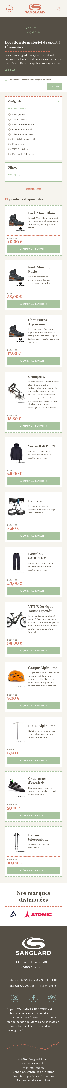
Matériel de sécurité (23, 139)
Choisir (54, 86)
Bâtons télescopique (38, 837)
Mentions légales (33, 1067)
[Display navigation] (9, 8)
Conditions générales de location (33, 1071)
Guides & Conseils (33, 1063)
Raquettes (18, 144)
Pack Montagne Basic (40, 269)
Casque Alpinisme (42, 668)
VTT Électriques (21, 149)
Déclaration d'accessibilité (33, 1080)
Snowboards (19, 119)
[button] (28, 80)
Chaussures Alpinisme (37, 322)
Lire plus (10, 70)
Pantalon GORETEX (37, 556)
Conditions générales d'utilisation (33, 1076)
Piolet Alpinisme (41, 726)
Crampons (36, 376)
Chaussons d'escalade (37, 780)
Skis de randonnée (23, 124)
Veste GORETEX (41, 446)
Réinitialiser (33, 189)
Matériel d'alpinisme (24, 154)
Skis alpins (18, 114)
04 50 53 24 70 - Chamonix (33, 986)
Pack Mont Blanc (42, 213)
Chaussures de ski (22, 129)
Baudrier (35, 501)
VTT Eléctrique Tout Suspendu (40, 608)
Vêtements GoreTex (23, 134)
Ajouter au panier (32, 249)
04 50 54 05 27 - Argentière (33, 980)
